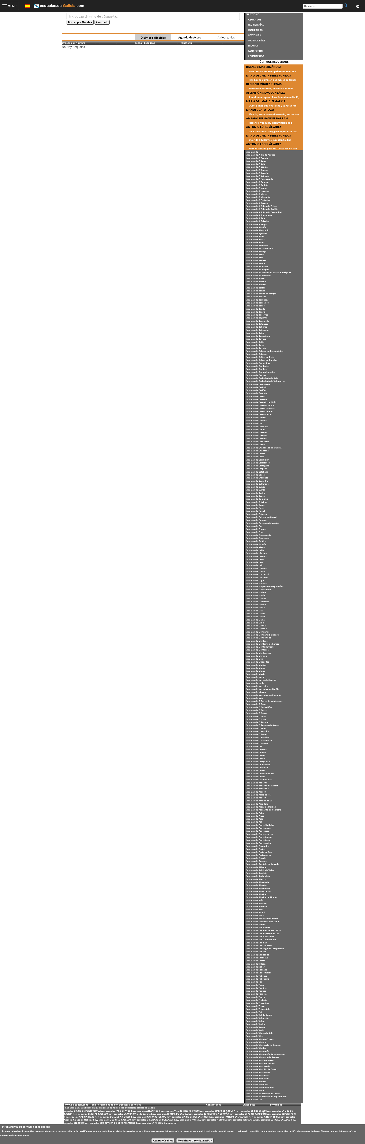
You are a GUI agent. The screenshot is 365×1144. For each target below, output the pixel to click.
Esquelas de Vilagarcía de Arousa (263, 1045)
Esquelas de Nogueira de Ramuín (263, 695)
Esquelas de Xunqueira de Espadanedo (265, 1096)
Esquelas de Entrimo (256, 501)
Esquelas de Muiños (255, 664)
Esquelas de (251, 151)
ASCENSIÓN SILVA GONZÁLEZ (265, 92)
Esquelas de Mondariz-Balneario (262, 634)
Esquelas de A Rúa (255, 218)
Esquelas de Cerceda (256, 432)
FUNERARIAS (255, 29)
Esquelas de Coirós (255, 453)
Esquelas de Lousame (256, 577)
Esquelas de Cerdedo (256, 435)
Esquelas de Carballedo (257, 384)
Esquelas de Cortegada (257, 465)
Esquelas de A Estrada (257, 175)
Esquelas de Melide (255, 613)
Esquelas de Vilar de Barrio (259, 1060)
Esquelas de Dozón (255, 495)
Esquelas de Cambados (257, 366)
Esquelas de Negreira (256, 686)
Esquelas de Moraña (256, 655)
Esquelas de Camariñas (257, 363)
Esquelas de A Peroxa (256, 203)
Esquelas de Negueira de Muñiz (262, 688)
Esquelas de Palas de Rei (258, 794)
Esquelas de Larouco (256, 556)
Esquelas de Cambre (256, 369)
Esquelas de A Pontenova (258, 215)
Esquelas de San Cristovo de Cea (262, 933)
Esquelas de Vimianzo (256, 1078)
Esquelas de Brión (254, 341)
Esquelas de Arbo (254, 254)
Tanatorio (186, 42)
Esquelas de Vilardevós (257, 1066)
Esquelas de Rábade (255, 867)
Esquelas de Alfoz (254, 236)
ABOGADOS (254, 19)
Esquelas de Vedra (255, 1023)
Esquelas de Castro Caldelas (260, 408)
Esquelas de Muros (255, 670)
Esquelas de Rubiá (255, 912)
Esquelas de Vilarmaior (257, 1072)
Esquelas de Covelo (255, 474)
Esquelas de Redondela (257, 876)
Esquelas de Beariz (255, 311)
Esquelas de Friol (254, 531)
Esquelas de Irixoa (255, 547)
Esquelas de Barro (255, 305)
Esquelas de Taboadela (257, 978)
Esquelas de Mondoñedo (258, 637)
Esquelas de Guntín (255, 544)
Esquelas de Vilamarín (257, 1051)
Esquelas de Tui (253, 1011)
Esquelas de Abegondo (257, 230)
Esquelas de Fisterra (256, 514)
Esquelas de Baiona (255, 281)
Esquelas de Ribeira (255, 894)
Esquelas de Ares (254, 257)
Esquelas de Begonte (256, 317)
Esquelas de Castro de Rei (258, 411)
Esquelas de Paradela (256, 803)
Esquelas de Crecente (256, 477)
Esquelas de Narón (255, 676)
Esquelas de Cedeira (256, 420)
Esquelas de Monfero (256, 640)
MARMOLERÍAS (256, 40)
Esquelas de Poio (254, 818)
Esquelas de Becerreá (256, 314)
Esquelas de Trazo (254, 1006)
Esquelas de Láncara (256, 553)
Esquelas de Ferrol (255, 510)
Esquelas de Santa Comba (258, 945)
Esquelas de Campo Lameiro (260, 371)
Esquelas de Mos (254, 658)
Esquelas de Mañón (255, 592)
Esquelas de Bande (255, 290)
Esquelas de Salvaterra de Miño (262, 921)
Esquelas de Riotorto (256, 903)
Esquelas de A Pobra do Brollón (261, 209)
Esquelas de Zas (253, 1099)
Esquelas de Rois (254, 909)
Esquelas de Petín (254, 812)
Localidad (149, 42)
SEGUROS (253, 45)
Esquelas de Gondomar (257, 538)
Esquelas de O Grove (256, 713)
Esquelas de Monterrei (257, 649)
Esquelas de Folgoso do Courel (261, 516)
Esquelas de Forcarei (256, 519)
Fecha (138, 42)
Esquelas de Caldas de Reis (259, 356)
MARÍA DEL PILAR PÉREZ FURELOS (268, 75)
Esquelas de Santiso (255, 951)
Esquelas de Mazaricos (257, 601)
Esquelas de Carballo (256, 387)
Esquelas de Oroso (255, 758)
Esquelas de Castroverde (258, 414)
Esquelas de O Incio (255, 716)
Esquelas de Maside (255, 598)
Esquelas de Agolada (256, 233)
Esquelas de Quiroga (256, 861)
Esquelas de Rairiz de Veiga (259, 870)
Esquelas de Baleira (255, 284)
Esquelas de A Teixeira (257, 221)
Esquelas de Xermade (256, 1084)
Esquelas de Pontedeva (257, 839)
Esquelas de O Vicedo (256, 743)
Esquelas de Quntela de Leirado (262, 863)
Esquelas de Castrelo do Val (259, 405)
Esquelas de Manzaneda (258, 589)
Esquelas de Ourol (255, 770)
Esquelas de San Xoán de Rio (260, 939)
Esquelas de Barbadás (256, 299)
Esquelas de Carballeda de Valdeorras (265, 381)
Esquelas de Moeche (256, 628)
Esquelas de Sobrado (256, 969)
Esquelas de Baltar (255, 287)
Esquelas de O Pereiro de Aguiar (262, 725)
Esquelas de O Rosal (256, 734)
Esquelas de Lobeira (256, 568)
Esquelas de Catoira (255, 417)
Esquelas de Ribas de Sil (258, 891)
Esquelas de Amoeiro (256, 245)
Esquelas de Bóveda (255, 338)
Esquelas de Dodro (255, 492)
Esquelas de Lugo (254, 580)
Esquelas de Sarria (255, 960)
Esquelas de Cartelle (256, 399)
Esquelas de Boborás (256, 326)
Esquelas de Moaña (255, 625)
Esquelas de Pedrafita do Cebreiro (263, 809)
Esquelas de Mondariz (256, 631)
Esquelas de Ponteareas (258, 827)
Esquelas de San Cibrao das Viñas (263, 930)
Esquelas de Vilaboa (255, 1042)
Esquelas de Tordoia (256, 993)
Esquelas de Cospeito (256, 468)
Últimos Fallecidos (153, 38)
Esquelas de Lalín (254, 550)
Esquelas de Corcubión (257, 459)
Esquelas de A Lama (256, 187)
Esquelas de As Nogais (257, 269)
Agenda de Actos (189, 37)
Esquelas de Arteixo (255, 260)
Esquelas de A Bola (255, 163)
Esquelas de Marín (255, 595)
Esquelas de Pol (253, 821)
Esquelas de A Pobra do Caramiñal (263, 212)
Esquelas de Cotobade (256, 471)
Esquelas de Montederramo (260, 646)
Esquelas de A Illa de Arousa (260, 154)
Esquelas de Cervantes (257, 441)
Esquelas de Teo (253, 981)
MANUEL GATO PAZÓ (260, 110)
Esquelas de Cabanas (256, 354)
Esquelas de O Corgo (256, 710)
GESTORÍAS (254, 35)
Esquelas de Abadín (255, 227)
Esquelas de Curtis (255, 489)
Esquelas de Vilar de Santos (260, 1063)
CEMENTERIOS (256, 56)
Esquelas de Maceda (256, 583)
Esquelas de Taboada (256, 975)
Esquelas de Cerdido (256, 438)
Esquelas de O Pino (255, 728)
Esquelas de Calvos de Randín (261, 359)
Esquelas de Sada (254, 915)
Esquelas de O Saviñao (257, 737)
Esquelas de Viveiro (255, 1081)
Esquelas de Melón (255, 616)
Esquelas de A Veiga (256, 224)
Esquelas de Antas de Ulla (259, 248)
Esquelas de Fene (254, 507)
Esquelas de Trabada (256, 999)
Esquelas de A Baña (255, 160)
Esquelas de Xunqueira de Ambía (263, 1093)
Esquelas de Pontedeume (258, 836)
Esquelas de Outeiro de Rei (259, 773)
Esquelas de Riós (254, 900)
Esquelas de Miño (254, 622)
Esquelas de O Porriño (257, 731)
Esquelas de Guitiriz (255, 541)
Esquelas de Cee (253, 423)
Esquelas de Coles (254, 456)
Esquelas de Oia (253, 746)
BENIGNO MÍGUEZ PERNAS (264, 84)
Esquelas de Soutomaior (258, 972)
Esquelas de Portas (255, 848)
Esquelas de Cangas (255, 375)
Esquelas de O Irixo (255, 719)
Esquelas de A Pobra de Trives (261, 206)
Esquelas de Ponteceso (257, 830)
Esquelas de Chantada (257, 450)
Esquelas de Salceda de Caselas (261, 918)
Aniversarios (226, 37)
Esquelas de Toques (255, 990)
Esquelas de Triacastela (257, 1008)
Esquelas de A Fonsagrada (259, 178)
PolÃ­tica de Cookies (19, 1135)
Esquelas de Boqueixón (257, 335)
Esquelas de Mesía (255, 619)
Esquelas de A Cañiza (256, 166)
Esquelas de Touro (255, 996)
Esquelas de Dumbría (256, 498)
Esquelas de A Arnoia (256, 157)
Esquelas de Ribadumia (257, 888)
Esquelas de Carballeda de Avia (261, 378)
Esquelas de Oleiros (255, 752)
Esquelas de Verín (254, 1030)
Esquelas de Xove (254, 1090)
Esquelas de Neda (254, 682)
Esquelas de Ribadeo (256, 885)
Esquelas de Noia (254, 698)
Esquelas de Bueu (254, 344)
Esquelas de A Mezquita (257, 196)
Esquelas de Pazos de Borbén (260, 806)
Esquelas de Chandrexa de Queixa (263, 447)
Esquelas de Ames (254, 242)
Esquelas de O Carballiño (258, 707)
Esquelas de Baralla (255, 296)
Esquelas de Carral (255, 396)
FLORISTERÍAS (256, 24)
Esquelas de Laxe (254, 559)
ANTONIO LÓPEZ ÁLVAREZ (263, 127)
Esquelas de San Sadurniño (259, 936)
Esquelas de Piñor (254, 815)
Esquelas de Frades (255, 529)
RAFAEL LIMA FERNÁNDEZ (263, 67)
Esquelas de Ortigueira (257, 761)
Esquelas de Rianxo (255, 879)
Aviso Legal (249, 1104)
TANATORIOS (255, 50)
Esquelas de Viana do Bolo (259, 1033)
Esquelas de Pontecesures (259, 833)
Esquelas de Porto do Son (258, 851)
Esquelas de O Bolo (255, 704)
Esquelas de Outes (255, 776)
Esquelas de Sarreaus (256, 957)
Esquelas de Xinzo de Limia (259, 1087)
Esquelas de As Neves (256, 266)
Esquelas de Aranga (255, 251)
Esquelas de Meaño (255, 604)
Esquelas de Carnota (256, 393)
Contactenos (213, 1104)
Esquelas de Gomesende (258, 535)
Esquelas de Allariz (255, 239)
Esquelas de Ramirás (256, 873)
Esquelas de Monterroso (258, 652)
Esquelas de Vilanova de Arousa (262, 1057)
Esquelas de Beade (255, 308)
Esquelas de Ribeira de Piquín (261, 897)
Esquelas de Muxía (255, 673)
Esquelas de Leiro (254, 565)
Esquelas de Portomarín (258, 854)
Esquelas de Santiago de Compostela (264, 948)
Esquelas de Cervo (255, 444)
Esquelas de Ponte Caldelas (259, 824)
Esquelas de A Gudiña (256, 184)
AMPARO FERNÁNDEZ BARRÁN (267, 118)
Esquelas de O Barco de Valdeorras (263, 701)
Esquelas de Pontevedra (258, 842)
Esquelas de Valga (254, 1021)
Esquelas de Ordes (255, 755)
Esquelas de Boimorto (256, 329)
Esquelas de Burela (255, 347)
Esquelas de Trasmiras (257, 1002)
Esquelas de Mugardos (257, 661)
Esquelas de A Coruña (256, 172)
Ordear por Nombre (73, 42)
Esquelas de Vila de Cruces (259, 1039)
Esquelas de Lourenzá (257, 574)
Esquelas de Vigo (254, 1036)
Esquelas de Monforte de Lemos (262, 643)
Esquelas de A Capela (256, 169)
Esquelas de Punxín (255, 858)
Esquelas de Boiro (254, 332)
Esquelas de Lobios (255, 571)
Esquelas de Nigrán (255, 691)
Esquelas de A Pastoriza (257, 199)
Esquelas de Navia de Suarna (260, 679)
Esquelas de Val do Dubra (258, 1014)
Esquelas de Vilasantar (257, 1075)
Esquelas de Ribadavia (257, 882)
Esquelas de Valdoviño (257, 1018)
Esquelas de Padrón (255, 791)
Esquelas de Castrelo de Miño (260, 402)
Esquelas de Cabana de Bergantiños (264, 351)
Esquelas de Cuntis (255, 486)
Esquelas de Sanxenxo (257, 954)
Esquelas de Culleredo (257, 483)
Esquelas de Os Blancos (257, 764)
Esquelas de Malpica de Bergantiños (264, 586)
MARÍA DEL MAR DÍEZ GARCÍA (265, 101)
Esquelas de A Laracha (257, 191)
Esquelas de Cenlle (255, 429)
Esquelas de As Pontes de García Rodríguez (268, 272)
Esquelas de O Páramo (257, 722)
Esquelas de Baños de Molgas (260, 293)
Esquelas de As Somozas (258, 275)
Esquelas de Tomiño (256, 987)
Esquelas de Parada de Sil (258, 800)
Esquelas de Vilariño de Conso (261, 1069)
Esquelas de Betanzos (256, 323)
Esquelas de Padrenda (257, 788)
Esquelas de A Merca (256, 194)
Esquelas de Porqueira (257, 846)
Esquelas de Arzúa (255, 263)
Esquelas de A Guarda (256, 181)
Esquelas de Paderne (256, 782)
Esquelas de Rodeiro (256, 906)
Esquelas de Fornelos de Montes (262, 523)
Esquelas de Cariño (255, 390)
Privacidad (276, 1104)
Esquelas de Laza (254, 562)
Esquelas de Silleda (255, 963)
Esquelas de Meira (255, 607)
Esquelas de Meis (254, 610)
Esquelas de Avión (255, 278)
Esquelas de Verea (255, 1027)
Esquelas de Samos (255, 924)
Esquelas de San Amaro (257, 927)
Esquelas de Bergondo (257, 320)
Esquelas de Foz (253, 526)
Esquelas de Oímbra (256, 749)
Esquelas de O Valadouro (258, 740)
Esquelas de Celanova (256, 426)
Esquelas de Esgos (254, 504)
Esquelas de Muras (255, 667)
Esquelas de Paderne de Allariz (261, 785)
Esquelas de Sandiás (256, 942)
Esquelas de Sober (255, 966)
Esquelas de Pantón (255, 797)
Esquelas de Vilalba (255, 1048)
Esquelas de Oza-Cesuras (258, 779)
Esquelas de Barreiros (257, 302)
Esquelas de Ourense (256, 767)
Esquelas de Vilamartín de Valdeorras (265, 1054)
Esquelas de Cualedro (256, 480)
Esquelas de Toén (254, 984)
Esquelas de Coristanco (257, 462)
